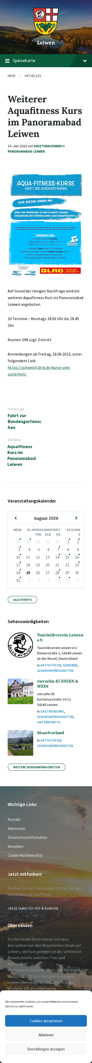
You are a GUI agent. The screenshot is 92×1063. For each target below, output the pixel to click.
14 (57, 557)
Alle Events (22, 600)
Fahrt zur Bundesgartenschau (24, 421)
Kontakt (14, 819)
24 (18, 572)
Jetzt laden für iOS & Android (33, 908)
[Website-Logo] (46, 33)
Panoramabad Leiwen (26, 151)
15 (67, 557)
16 (77, 557)
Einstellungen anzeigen (46, 1049)
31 (18, 580)
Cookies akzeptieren (46, 1020)
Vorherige (16, 409)
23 (77, 564)
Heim (11, 76)
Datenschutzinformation (27, 837)
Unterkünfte (48, 722)
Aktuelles (33, 76)
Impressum (16, 828)
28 (28, 541)
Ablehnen (46, 1034)
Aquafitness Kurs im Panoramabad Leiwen (21, 455)
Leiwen (46, 42)
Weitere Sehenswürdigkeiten (36, 767)
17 (18, 564)
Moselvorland (50, 732)
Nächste (14, 440)
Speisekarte (24, 60)
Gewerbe (70, 665)
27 (18, 541)
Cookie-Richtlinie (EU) (25, 855)
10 (18, 557)
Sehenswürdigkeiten (55, 670)
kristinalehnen (48, 146)
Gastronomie (52, 711)
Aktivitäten (50, 665)
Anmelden (16, 846)
